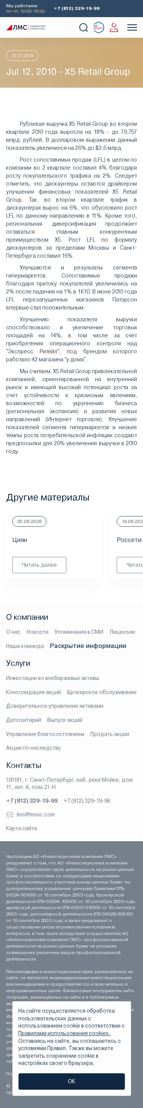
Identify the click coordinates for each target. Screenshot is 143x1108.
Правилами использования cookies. (64, 1033)
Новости (37, 632)
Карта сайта (21, 828)
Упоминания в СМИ (79, 632)
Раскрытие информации (88, 645)
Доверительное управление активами (54, 706)
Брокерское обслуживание (102, 692)
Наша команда (25, 646)
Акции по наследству (33, 748)
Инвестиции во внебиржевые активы (52, 678)
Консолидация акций (33, 692)
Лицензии (122, 632)
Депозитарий (23, 720)
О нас (13, 632)
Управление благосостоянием (45, 734)
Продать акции (109, 734)
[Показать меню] (132, 27)
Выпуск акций (64, 720)
